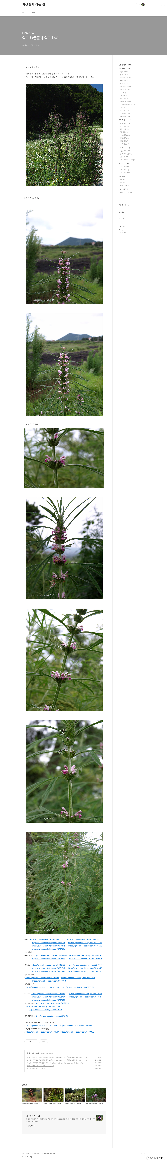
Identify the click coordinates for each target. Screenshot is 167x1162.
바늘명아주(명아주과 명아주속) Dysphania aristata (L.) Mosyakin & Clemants (55, 1063)
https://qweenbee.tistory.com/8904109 (85, 955)
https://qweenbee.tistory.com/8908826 (85, 958)
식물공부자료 (125, 151)
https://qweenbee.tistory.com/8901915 (52, 1003)
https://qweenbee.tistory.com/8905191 (48, 958)
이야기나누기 (125, 163)
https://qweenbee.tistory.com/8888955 (48, 965)
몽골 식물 (124, 132)
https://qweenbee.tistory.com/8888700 (48, 942)
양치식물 (124, 107)
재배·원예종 (125, 116)
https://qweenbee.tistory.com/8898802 (42, 1025)
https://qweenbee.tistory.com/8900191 (48, 971)
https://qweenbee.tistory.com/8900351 (48, 993)
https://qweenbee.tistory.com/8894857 (85, 968)
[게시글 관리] (35, 1041)
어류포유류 (124, 185)
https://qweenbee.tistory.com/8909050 (77, 1032)
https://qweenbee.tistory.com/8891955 (42, 987)
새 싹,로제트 (125, 78)
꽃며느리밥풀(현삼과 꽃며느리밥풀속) (40, 1066)
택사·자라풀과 (125, 101)
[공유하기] (33, 1041)
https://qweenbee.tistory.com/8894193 (48, 946)
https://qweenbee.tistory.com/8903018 (78, 978)
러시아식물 (124, 144)
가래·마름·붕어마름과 (127, 104)
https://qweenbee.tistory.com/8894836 (42, 978)
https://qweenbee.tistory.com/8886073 (46, 939)
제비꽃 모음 (125, 110)
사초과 (123, 95)
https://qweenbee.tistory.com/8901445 (85, 993)
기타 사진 (123, 189)
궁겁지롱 (124, 157)
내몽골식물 (124, 141)
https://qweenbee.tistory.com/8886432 (83, 939)
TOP (143, 1154)
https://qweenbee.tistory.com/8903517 (42, 1032)
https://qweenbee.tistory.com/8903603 (43, 1006)
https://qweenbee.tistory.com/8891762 (50, 955)
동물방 (122, 176)
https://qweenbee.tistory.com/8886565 (48, 968)
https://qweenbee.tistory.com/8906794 (45, 1009)
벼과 (123, 92)
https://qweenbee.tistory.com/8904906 (48, 949)
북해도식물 (125, 135)
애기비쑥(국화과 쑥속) (35, 1069)
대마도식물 (124, 138)
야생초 (38, 1053)
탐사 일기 (124, 167)
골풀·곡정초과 (125, 87)
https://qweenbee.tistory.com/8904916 (48, 1000)
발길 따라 (124, 170)
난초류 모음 (125, 113)
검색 (138, 4)
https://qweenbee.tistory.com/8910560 (76, 1025)
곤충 (122, 182)
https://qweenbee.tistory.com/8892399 (85, 942)
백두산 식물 (125, 123)
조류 (122, 179)
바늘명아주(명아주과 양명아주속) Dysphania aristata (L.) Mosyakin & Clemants (55, 1057)
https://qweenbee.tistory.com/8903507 (84, 971)
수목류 (124, 75)
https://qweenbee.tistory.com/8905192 (77, 987)
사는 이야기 (125, 173)
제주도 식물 (125, 126)
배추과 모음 (125, 90)
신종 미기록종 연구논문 (128, 160)
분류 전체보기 (126, 65)
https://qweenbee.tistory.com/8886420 (48, 997)
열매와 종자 (125, 81)
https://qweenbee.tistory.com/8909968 (49, 981)
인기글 (127, 205)
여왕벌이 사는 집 (33, 4)
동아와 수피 (125, 84)
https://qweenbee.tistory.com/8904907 (85, 965)
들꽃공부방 (124, 148)
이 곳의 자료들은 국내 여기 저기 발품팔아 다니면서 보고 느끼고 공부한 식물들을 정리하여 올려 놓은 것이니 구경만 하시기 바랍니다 (60, 1120)
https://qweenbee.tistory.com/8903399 (86, 997)
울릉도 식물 (125, 129)
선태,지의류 (124, 98)
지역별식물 (125, 120)
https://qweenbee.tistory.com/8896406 (85, 946)
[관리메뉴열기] (163, 4)
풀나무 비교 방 (126, 154)
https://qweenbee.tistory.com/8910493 (51, 1016)
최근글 (121, 205)
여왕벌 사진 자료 (126, 192)
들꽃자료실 (30, 1053)
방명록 (33, 12)
